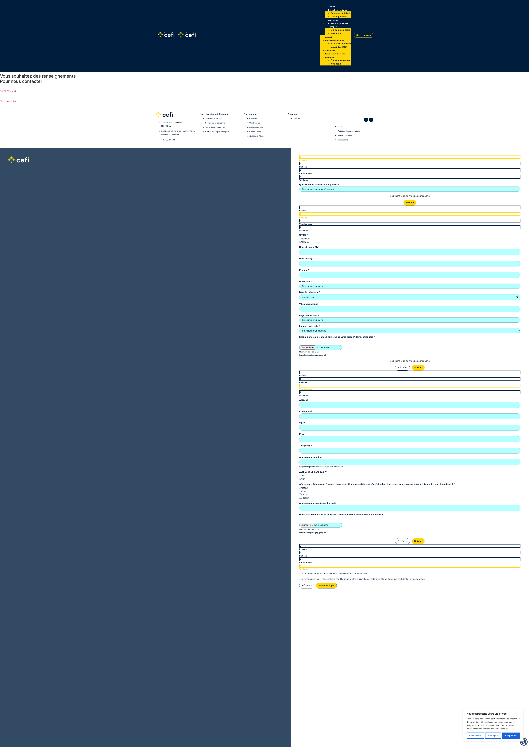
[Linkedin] (366, 120)
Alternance (333, 20)
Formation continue (337, 10)
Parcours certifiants (341, 13)
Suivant (410, 202)
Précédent (402, 367)
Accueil (331, 7)
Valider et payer (326, 585)
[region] (493, 725)
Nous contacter (8, 101)
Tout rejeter (493, 735)
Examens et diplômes (338, 23)
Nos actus (336, 33)
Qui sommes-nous (340, 30)
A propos (332, 27)
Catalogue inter (339, 16)
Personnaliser (475, 735)
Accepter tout (511, 735)
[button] (524, 742)
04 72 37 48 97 (8, 91)
